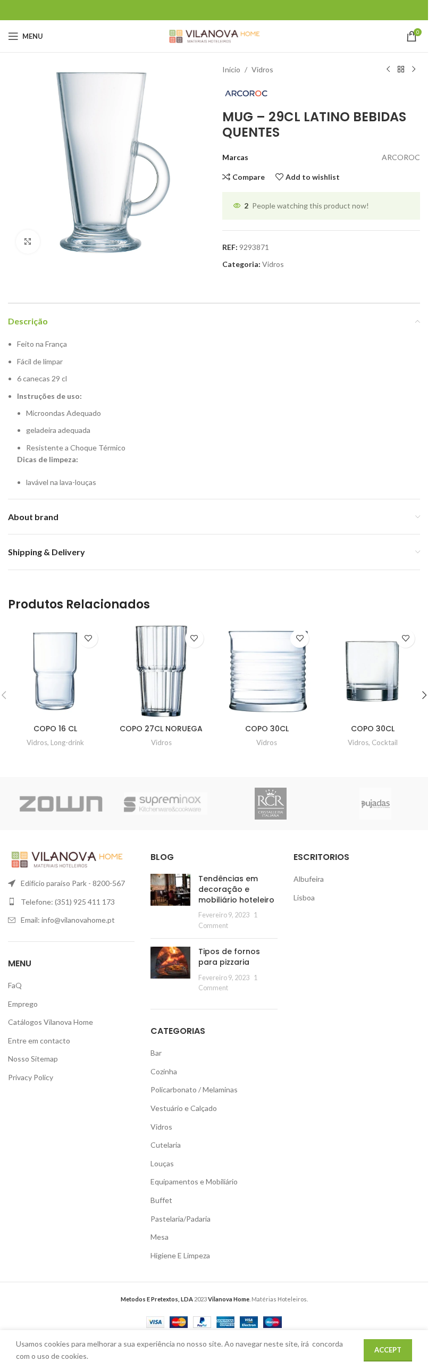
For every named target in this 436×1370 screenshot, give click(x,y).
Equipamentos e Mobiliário (194, 1181)
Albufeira (309, 878)
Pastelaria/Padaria (180, 1218)
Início (231, 69)
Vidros (262, 69)
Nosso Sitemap (33, 1058)
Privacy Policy (30, 1077)
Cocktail (385, 742)
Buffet (161, 1200)
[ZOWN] (60, 803)
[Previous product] (388, 69)
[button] (424, 695)
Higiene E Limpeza (180, 1255)
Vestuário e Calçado (183, 1108)
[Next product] (413, 69)
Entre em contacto (39, 1040)
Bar (156, 1052)
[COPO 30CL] (267, 671)
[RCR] (270, 803)
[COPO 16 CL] (55, 671)
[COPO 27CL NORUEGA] (161, 671)
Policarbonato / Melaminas (194, 1089)
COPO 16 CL (55, 728)
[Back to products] (401, 69)
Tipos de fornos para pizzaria (229, 956)
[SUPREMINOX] (166, 803)
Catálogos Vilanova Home (50, 1021)
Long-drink (67, 742)
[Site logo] (214, 35)
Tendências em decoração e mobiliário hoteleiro (236, 889)
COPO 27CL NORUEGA (161, 728)
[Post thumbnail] (170, 902)
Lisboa (304, 897)
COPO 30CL (267, 728)
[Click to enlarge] (28, 242)
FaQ (15, 985)
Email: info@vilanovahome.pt (68, 919)
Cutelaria (165, 1144)
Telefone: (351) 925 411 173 (68, 901)
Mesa (159, 1236)
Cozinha (163, 1071)
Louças (162, 1163)
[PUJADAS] (376, 803)
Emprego (23, 1003)
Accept (387, 1350)
